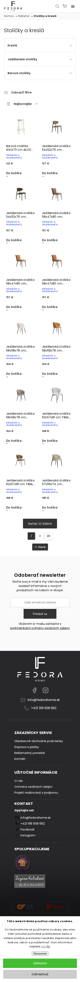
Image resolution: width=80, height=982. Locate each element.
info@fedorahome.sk (44, 700)
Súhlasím (40, 963)
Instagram (45, 690)
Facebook (34, 690)
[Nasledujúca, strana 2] (40, 536)
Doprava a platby (26, 747)
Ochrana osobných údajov (33, 787)
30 (48, 536)
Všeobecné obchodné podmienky (38, 741)
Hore (42, 547)
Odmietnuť (40, 974)
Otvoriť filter (18, 92)
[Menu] (73, 6)
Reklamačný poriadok (29, 753)
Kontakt (19, 759)
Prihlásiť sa (40, 613)
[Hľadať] (57, 6)
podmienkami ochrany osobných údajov (40, 628)
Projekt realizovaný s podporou (36, 793)
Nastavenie (40, 953)
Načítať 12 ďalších (40, 523)
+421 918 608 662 (43, 708)
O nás (18, 781)
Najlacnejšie (23, 104)
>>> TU (45, 946)
